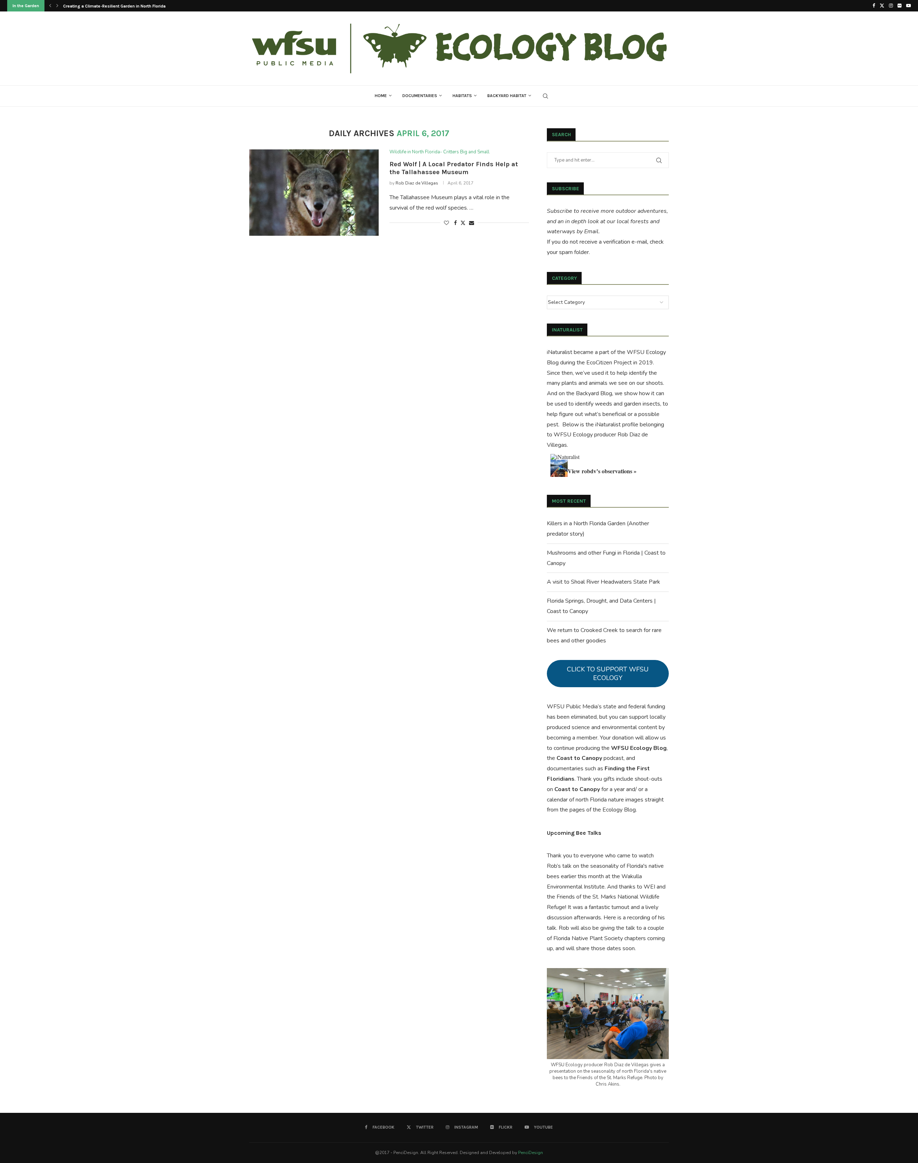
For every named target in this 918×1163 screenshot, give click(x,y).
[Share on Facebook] (455, 223)
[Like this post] (446, 223)
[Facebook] (873, 5)
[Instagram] (891, 5)
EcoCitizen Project (609, 363)
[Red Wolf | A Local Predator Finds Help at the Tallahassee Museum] (314, 192)
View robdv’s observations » (602, 471)
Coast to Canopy (579, 758)
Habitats (462, 95)
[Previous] (50, 5)
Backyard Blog (594, 393)
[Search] (545, 96)
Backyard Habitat (506, 95)
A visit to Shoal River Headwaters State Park (603, 582)
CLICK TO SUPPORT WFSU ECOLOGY (608, 673)
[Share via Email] (471, 223)
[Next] (57, 5)
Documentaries (419, 95)
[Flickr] (900, 5)
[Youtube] (908, 5)
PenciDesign (530, 1152)
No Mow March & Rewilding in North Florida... (107, 6)
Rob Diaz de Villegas (417, 183)
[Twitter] (882, 5)
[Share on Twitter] (462, 223)
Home (381, 95)
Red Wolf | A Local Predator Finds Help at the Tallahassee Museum (453, 168)
